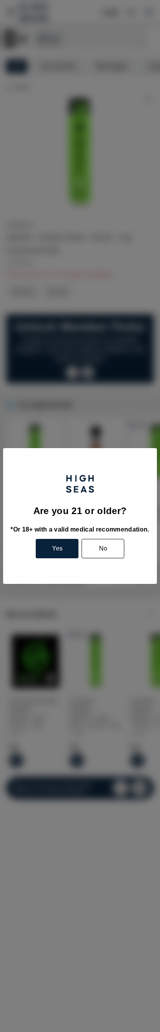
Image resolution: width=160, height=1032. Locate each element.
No (103, 548)
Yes (57, 548)
